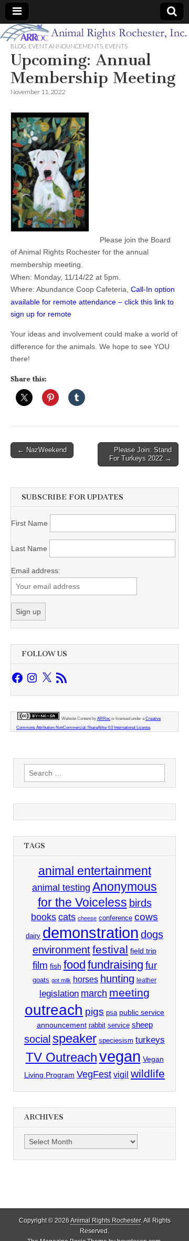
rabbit (97, 1025)
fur (151, 965)
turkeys (150, 1040)
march (94, 993)
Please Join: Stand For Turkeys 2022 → (140, 454)
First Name (29, 523)
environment (61, 949)
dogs (152, 934)
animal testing (61, 887)
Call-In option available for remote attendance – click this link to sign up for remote (92, 301)
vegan (120, 1056)
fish (55, 966)
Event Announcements (65, 46)
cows (146, 916)
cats (67, 917)
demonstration (91, 932)
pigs (94, 1011)
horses (85, 979)
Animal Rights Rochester (105, 1220)
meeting (129, 992)
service (119, 1025)
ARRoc (103, 718)
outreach (54, 1010)
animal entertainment (94, 871)
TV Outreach (61, 1057)
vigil (121, 1074)
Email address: (35, 570)
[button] (49, 172)
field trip (143, 951)
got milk (61, 980)
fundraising (115, 964)
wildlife (148, 1073)
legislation (59, 993)
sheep (142, 1024)
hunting (117, 978)
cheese (87, 918)
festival (110, 949)
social (37, 1039)
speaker (74, 1038)
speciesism (116, 1040)
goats (41, 980)
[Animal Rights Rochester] (94, 33)
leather (146, 980)
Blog (18, 46)
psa (111, 1012)
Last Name (29, 548)
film (40, 965)
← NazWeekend (42, 450)
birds (140, 903)
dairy (33, 936)
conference (115, 918)
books (43, 916)
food (75, 964)
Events (116, 46)
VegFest (94, 1074)
